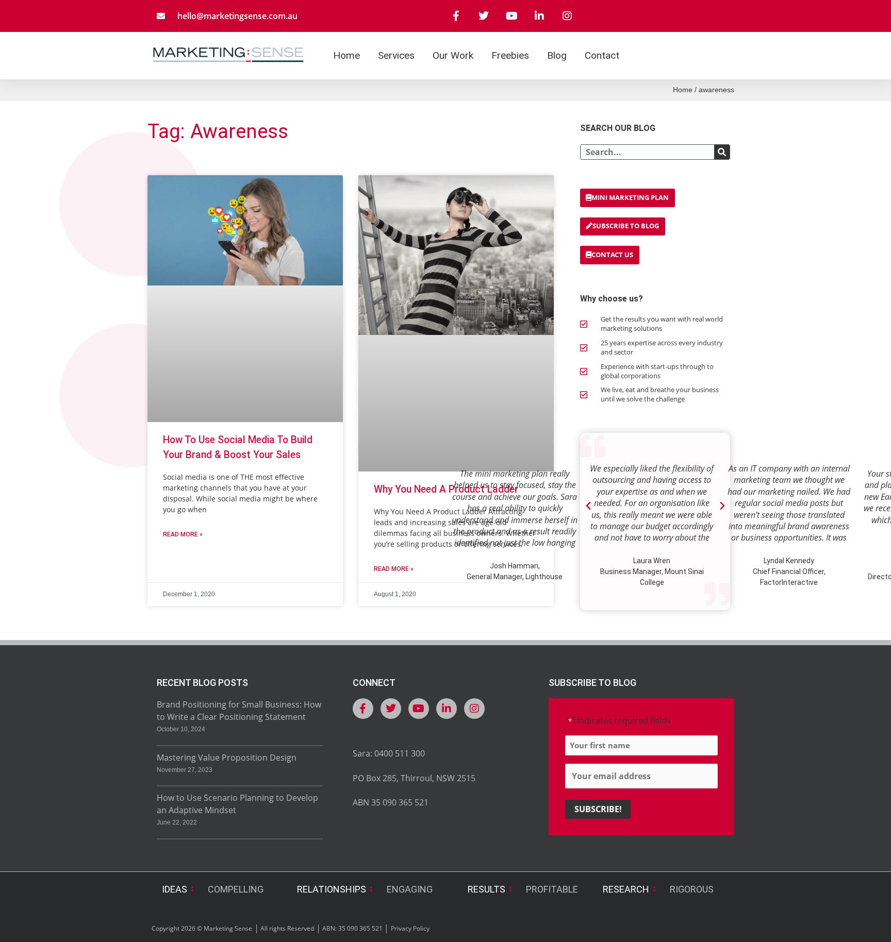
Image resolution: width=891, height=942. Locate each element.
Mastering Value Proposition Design (226, 757)
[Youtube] (511, 16)
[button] (588, 506)
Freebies (510, 55)
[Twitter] (483, 16)
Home (346, 55)
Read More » (183, 534)
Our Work (453, 55)
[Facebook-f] (456, 16)
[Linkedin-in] (539, 16)
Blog (557, 55)
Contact (602, 55)
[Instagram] (567, 16)
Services (396, 55)
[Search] (722, 152)
